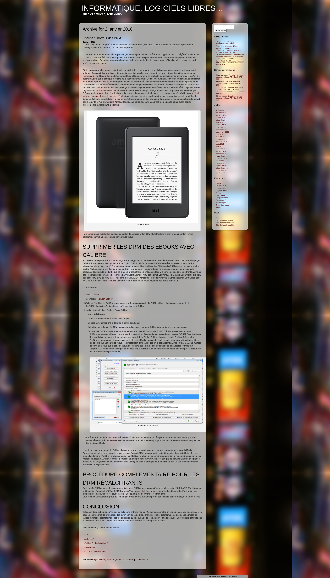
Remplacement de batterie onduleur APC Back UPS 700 (229, 77)
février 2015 (221, 149)
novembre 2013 (222, 156)
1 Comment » (141, 559)
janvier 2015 (221, 151)
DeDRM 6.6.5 (90, 547)
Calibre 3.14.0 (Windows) (96, 543)
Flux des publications (224, 220)
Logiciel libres (98, 559)
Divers (218, 183)
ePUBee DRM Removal (95, 552)
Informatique (221, 188)
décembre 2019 (222, 120)
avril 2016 (220, 137)
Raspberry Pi (221, 200)
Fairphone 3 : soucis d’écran (227, 46)
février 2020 (221, 117)
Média (218, 193)
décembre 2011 (222, 168)
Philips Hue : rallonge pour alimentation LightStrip (226, 43)
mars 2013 (220, 163)
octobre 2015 (221, 142)
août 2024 (220, 110)
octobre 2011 (221, 173)
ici (95, 266)
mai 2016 (219, 134)
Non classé (220, 195)
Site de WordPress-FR (225, 225)
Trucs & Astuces (126, 559)
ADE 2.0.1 (89, 535)
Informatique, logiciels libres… (152, 8)
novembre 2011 (222, 170)
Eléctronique (221, 186)
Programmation (222, 198)
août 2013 (220, 161)
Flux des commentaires (225, 223)
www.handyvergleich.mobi (227, 576)
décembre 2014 (222, 154)
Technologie (112, 559)
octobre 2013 (221, 158)
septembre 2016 (222, 132)
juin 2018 (219, 122)
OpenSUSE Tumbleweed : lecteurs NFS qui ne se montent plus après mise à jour (230, 63)
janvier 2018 (221, 125)
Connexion (220, 218)
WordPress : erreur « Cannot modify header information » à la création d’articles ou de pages (230, 56)
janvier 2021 (221, 115)
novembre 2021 (222, 113)
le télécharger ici (150, 491)
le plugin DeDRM (105, 299)
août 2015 (220, 144)
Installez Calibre (92, 294)
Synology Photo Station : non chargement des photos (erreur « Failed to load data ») (228, 50)
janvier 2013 (221, 166)
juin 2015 (219, 146)
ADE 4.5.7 (89, 539)
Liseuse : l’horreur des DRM (102, 38)
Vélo (218, 207)
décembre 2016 (222, 130)
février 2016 (221, 139)
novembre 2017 (222, 127)
